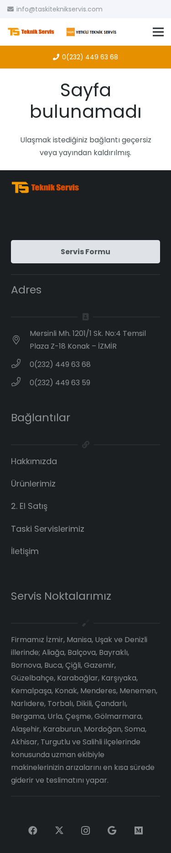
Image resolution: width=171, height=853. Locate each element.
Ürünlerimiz (33, 483)
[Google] (112, 830)
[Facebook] (32, 830)
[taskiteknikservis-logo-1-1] (62, 32)
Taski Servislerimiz (47, 528)
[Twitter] (59, 830)
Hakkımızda (34, 461)
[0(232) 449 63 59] (20, 383)
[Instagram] (85, 830)
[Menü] (158, 32)
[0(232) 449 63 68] (20, 364)
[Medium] (138, 830)
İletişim (25, 551)
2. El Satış (29, 506)
